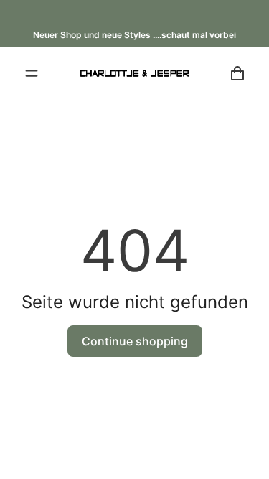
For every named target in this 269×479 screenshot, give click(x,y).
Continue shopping (135, 341)
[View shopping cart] (237, 73)
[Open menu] (31, 73)
